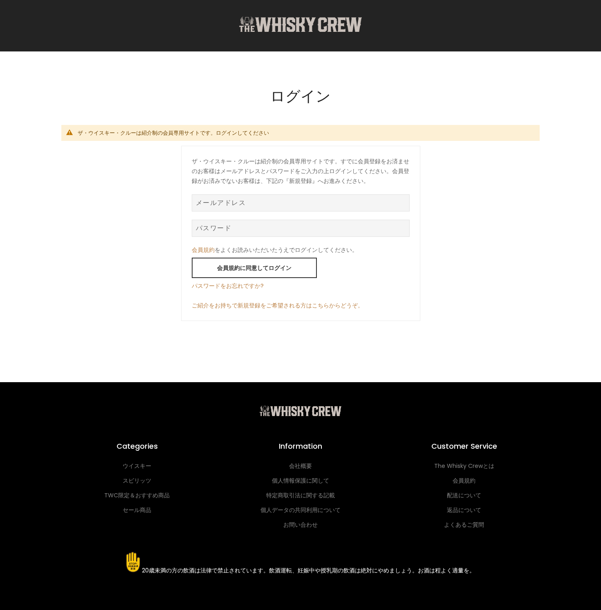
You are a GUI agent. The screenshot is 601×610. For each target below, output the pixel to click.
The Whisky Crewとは (464, 466)
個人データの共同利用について (300, 510)
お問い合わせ (300, 525)
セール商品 (137, 510)
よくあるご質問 (464, 525)
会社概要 (300, 466)
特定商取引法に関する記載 (300, 495)
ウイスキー (137, 466)
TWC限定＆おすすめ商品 (137, 495)
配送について (464, 495)
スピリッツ (137, 480)
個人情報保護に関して (300, 480)
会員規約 (203, 250)
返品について (464, 510)
